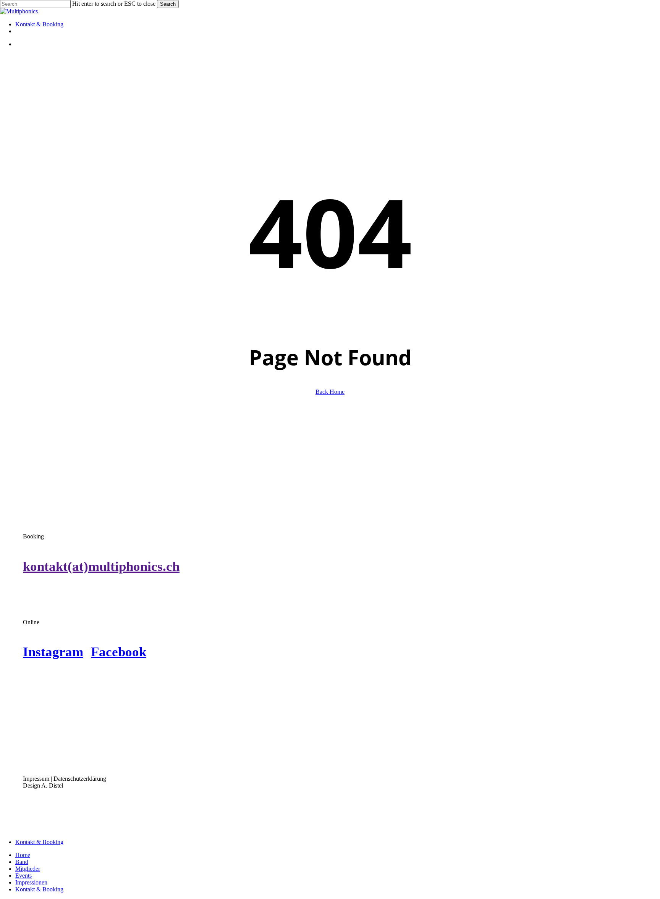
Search (168, 4)
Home (22, 855)
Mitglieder (27, 868)
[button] (101, 566)
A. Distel (52, 785)
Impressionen (31, 882)
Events (23, 875)
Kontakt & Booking (39, 842)
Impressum (36, 778)
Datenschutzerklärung (79, 778)
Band (21, 862)
